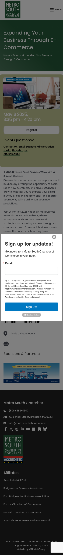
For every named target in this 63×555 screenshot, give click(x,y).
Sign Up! (31, 307)
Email (8, 263)
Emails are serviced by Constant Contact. (22, 297)
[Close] (54, 237)
